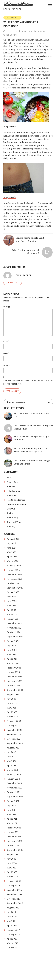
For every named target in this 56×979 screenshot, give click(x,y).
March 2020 (12, 876)
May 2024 (11, 654)
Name (6, 341)
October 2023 (13, 685)
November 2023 (14, 681)
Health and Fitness (12, 18)
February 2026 (14, 565)
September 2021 (15, 796)
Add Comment (11, 35)
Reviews (10, 513)
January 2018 (13, 934)
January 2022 (13, 778)
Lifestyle (11, 508)
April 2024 (12, 658)
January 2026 (13, 569)
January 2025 (13, 618)
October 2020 (13, 845)
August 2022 (13, 747)
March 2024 (12, 663)
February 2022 (14, 774)
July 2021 (11, 805)
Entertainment (14, 490)
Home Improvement (17, 504)
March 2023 (12, 716)
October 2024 (13, 632)
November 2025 (14, 578)
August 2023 (13, 694)
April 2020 (12, 872)
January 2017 (13, 947)
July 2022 (11, 752)
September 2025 (15, 587)
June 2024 (12, 649)
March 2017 (12, 943)
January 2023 (13, 725)
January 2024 (13, 672)
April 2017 (12, 938)
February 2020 (14, 880)
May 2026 (11, 552)
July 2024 (11, 645)
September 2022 (15, 743)
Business (11, 486)
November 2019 (14, 894)
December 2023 (14, 676)
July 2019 (11, 912)
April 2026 (12, 556)
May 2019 (11, 920)
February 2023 (14, 721)
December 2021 (14, 783)
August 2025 (13, 592)
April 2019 (12, 925)
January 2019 (13, 929)
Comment (8, 306)
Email (6, 353)
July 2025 (11, 596)
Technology (12, 517)
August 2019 (13, 907)
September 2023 (15, 689)
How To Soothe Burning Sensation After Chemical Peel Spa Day (31, 450)
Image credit (9, 126)
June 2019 (12, 916)
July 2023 (11, 698)
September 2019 (15, 903)
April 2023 (12, 712)
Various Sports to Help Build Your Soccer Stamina (30, 239)
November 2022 (14, 734)
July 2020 (11, 858)
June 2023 (12, 703)
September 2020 (15, 849)
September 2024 (15, 636)
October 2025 (13, 583)
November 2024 (14, 627)
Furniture (11, 495)
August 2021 (13, 801)
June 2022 (12, 756)
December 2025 (14, 574)
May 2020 (11, 867)
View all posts (13, 283)
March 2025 (12, 614)
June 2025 (12, 601)
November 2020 (14, 841)
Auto (9, 477)
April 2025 (12, 609)
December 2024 (14, 623)
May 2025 (11, 605)
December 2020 (14, 836)
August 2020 (13, 854)
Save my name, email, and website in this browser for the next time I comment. (28, 382)
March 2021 (12, 823)
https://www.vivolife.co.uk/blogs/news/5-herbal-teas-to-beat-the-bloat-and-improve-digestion (27, 86)
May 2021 (11, 814)
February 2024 (14, 667)
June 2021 (12, 809)
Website (6, 365)
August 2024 (13, 641)
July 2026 (11, 543)
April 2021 (12, 818)
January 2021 (13, 832)
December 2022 (14, 729)
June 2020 (12, 863)
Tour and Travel (15, 522)
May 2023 (11, 707)
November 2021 (14, 787)
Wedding (11, 526)
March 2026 (12, 561)
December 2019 (14, 889)
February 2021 (14, 827)
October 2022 (13, 738)
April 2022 (12, 765)
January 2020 (13, 885)
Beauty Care (12, 482)
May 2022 (11, 761)
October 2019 (13, 898)
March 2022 (12, 769)
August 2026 (13, 538)
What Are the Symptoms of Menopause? (25, 251)
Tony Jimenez (28, 31)
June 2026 (12, 547)
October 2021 (13, 792)
